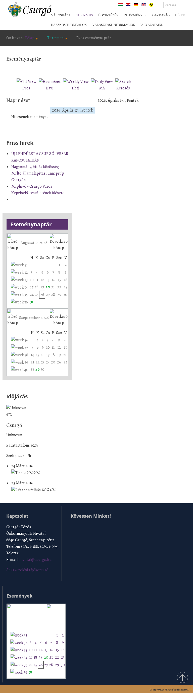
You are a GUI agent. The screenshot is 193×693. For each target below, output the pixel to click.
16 (65, 280)
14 (53, 280)
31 (31, 302)
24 (32, 294)
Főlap (29, 38)
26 (42, 294)
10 (32, 280)
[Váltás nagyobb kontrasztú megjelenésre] (151, 4)
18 (36, 287)
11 (36, 280)
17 (31, 287)
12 (42, 280)
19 (42, 287)
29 (59, 294)
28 (53, 294)
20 (48, 287)
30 (65, 294)
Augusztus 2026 (34, 242)
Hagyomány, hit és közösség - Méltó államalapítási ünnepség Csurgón (37, 173)
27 (48, 294)
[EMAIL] (136, 68)
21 (53, 287)
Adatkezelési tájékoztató (27, 570)
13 (47, 280)
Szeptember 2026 (34, 318)
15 (59, 280)
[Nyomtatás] (131, 68)
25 (36, 294)
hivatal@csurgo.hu (35, 559)
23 (65, 287)
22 (59, 287)
